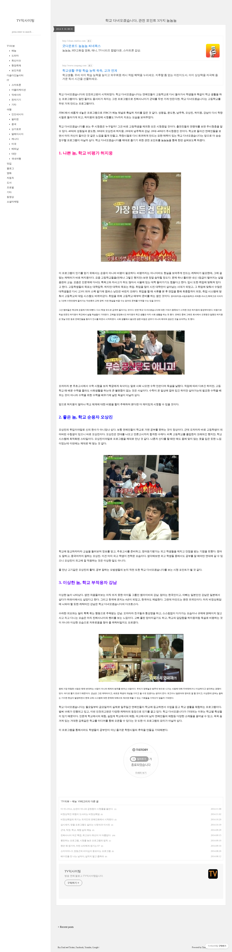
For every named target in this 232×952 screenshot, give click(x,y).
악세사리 (16, 95)
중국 (13, 124)
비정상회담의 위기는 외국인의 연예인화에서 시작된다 (87, 819)
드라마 (15, 55)
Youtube (88, 947)
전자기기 (16, 99)
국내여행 (16, 158)
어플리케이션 (18, 90)
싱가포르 (16, 129)
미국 (13, 144)
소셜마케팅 (13, 201)
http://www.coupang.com (74, 65)
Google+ (96, 947)
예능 (13, 50)
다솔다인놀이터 (15, 75)
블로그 (10, 168)
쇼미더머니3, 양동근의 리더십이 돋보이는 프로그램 (86, 851)
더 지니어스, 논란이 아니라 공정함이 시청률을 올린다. (87, 809)
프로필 (10, 187)
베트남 (15, 149)
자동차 (10, 178)
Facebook (80, 947)
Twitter (72, 947)
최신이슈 (16, 60)
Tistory (205, 947)
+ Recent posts (66, 926)
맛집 (9, 163)
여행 (9, 109)
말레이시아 (17, 134)
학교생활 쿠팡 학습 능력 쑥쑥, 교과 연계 (89, 70)
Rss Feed (61, 947)
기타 (13, 104)
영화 (9, 173)
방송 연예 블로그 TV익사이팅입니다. (84, 876)
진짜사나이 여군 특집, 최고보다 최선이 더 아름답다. (86, 835)
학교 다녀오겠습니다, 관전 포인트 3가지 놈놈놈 (141, 20)
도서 (9, 182)
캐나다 (15, 139)
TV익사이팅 (25, 20)
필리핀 (15, 119)
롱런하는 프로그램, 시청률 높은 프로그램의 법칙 (84, 840)
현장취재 (16, 65)
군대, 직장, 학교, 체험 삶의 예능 (76, 830)
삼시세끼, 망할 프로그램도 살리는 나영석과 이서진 (85, 824)
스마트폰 (16, 85)
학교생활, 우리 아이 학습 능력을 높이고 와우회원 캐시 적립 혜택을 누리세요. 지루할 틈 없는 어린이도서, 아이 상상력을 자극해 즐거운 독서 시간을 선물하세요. (140, 77)
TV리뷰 (11, 46)
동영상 (10, 197)
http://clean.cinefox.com (74, 41)
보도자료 (16, 70)
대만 (13, 154)
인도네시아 (17, 114)
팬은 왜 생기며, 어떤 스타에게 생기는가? (80, 846)
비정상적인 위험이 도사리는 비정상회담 (80, 814)
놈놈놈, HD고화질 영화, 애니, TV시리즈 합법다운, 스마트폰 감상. (101, 50)
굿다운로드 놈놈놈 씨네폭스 (81, 46)
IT (8, 80)
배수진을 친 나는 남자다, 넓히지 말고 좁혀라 (82, 856)
